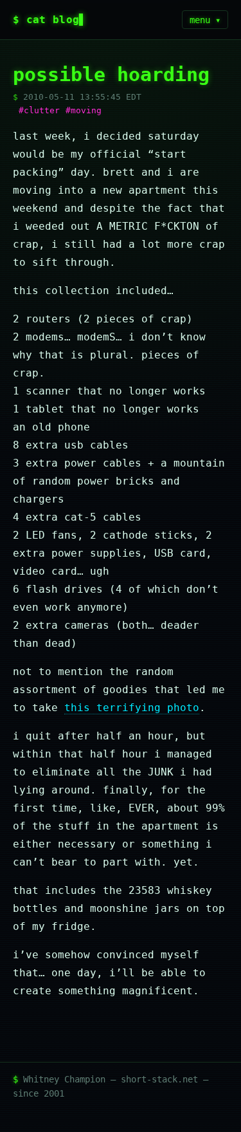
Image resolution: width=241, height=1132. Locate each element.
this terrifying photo (131, 707)
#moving (84, 110)
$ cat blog (46, 20)
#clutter (39, 110)
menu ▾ (205, 20)
